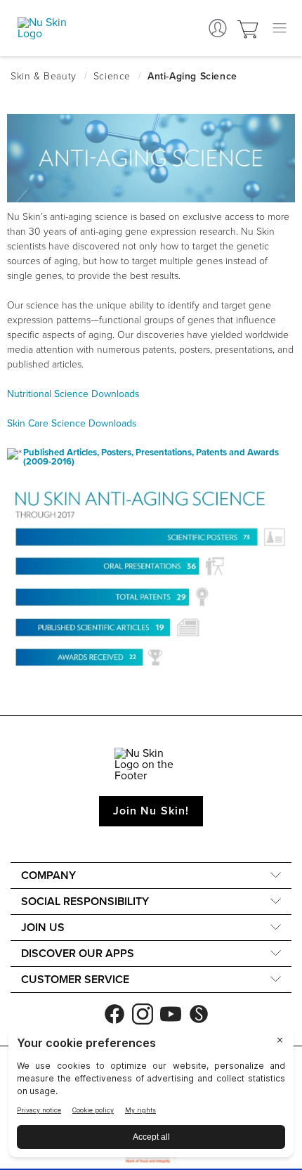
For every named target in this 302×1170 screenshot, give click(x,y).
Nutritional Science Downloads (73, 394)
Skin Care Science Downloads (72, 423)
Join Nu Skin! (151, 811)
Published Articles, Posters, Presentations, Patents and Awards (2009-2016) (151, 457)
